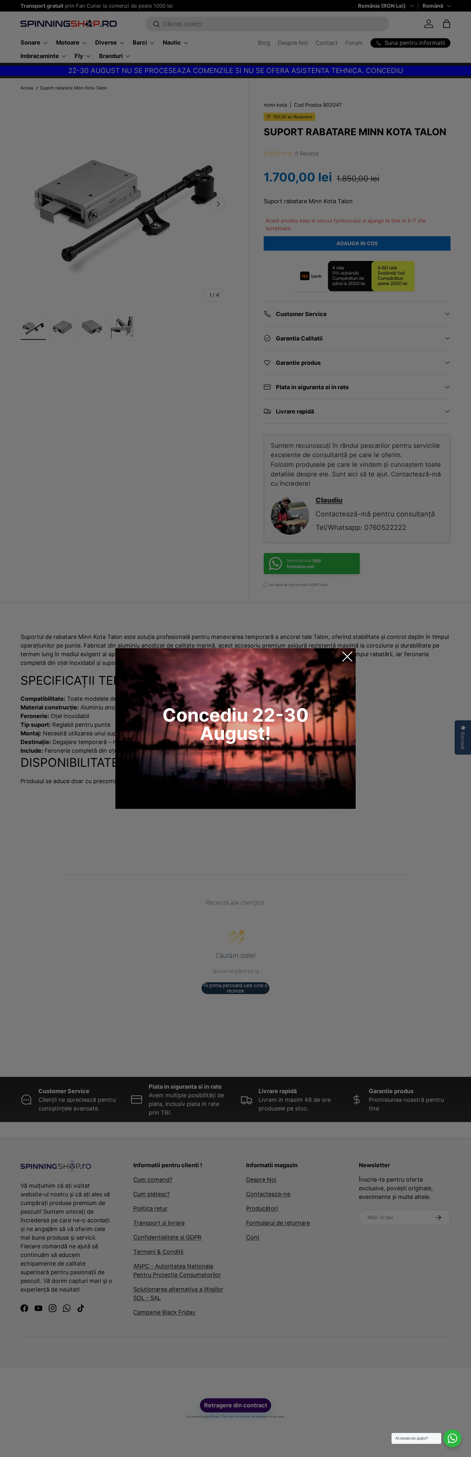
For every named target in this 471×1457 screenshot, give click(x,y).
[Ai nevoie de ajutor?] (452, 1438)
